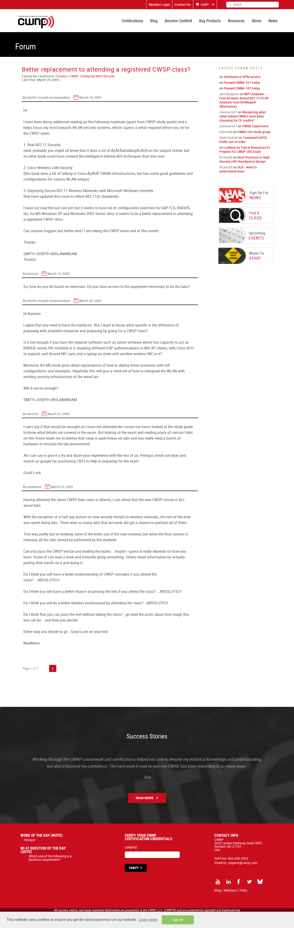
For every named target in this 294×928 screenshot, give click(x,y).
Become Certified (178, 20)
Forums (61, 76)
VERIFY (134, 868)
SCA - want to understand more (238, 169)
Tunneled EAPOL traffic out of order (243, 139)
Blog (154, 20)
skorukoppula (229, 94)
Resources (236, 20)
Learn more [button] (148, 920)
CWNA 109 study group (254, 132)
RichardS (225, 157)
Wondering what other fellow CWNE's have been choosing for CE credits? (242, 116)
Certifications (132, 20)
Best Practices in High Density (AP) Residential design (244, 159)
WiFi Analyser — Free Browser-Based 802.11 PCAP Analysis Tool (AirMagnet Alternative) (244, 100)
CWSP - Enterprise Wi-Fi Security (92, 76)
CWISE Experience (255, 126)
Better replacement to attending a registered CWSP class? (106, 69)
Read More (144, 798)
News (273, 20)
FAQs (243, 890)
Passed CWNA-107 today (242, 82)
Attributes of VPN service (242, 77)
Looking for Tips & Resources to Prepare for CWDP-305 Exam (244, 149)
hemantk (225, 132)
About (256, 20)
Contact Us (183, 4)
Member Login (159, 4)
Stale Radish (228, 137)
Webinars (230, 890)
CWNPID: (131, 847)
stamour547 (228, 112)
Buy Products (210, 20)
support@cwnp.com (242, 863)
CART (205, 4)
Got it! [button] (178, 920)
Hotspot (30, 840)
